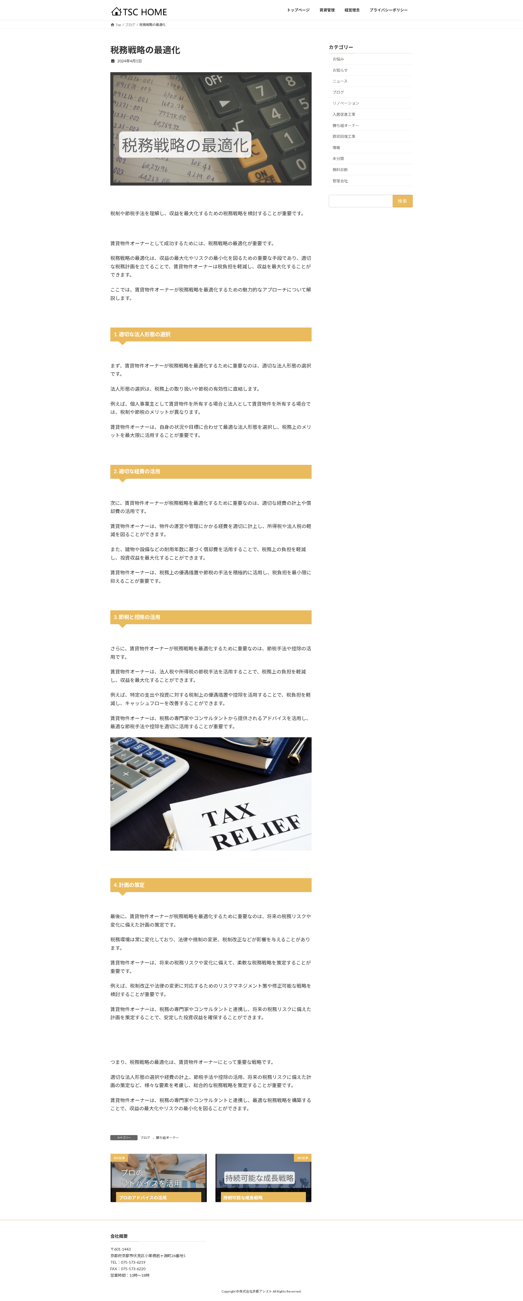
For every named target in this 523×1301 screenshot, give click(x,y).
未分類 (338, 158)
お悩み (338, 59)
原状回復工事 (344, 136)
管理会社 (340, 180)
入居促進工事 (344, 114)
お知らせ (340, 70)
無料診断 (340, 169)
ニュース (340, 81)
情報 (336, 147)
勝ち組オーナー (167, 1138)
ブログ (145, 1138)
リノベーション (346, 103)
